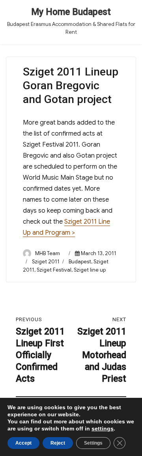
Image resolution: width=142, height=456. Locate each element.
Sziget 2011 (46, 261)
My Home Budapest (71, 12)
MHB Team (47, 253)
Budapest (80, 261)
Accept (23, 443)
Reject (57, 443)
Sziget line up (90, 270)
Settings (93, 443)
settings (103, 428)
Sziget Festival (54, 270)
